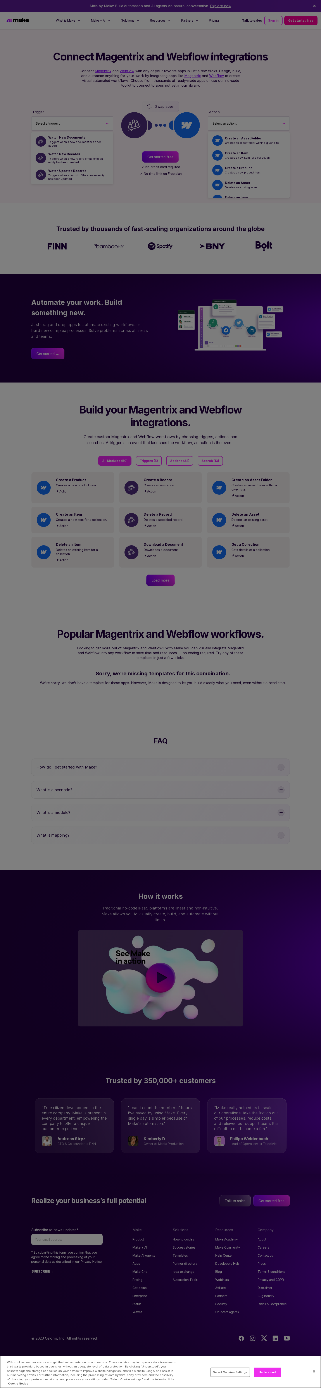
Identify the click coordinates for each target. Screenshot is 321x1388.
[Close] (314, 1371)
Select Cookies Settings (230, 1372)
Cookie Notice (18, 1383)
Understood (267, 1372)
